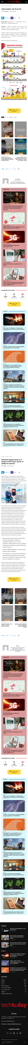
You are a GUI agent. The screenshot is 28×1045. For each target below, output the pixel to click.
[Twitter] (17, 1033)
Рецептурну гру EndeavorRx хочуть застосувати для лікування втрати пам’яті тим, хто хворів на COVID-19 (21, 146)
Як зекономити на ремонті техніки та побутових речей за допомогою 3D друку (18, 944)
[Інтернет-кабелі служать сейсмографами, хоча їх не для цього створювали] (14, 338)
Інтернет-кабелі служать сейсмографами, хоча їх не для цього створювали (13, 347)
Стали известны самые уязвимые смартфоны (20, 129)
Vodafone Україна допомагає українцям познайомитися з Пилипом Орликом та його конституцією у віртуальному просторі (13, 207)
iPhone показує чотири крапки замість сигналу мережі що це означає (17, 937)
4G (5, 117)
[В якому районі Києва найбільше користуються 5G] (14, 237)
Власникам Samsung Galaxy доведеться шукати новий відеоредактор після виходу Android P (7, 159)
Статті (4, 326)
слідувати (14, 293)
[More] (19, 18)
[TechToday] (2, 11)
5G (7, 117)
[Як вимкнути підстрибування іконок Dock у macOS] (5, 930)
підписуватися (22, 293)
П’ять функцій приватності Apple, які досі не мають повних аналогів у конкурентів (13, 444)
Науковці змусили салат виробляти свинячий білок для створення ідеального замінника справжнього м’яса (13, 425)
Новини (7, 136)
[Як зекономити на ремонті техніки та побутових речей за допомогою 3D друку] (5, 944)
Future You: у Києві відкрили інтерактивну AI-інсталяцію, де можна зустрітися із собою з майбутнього (13, 283)
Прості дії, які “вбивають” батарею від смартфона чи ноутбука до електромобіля (13, 329)
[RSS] (11, 1033)
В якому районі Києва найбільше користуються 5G (11, 246)
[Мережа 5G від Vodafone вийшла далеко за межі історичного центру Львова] (14, 218)
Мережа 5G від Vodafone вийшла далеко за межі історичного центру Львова (13, 227)
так (5, 293)
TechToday (6, 11)
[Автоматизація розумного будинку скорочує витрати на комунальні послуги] (14, 397)
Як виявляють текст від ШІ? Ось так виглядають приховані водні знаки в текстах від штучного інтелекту (12, 366)
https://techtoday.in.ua (17, 180)
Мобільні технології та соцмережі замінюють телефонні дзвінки (7, 129)
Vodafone (11, 117)
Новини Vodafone (8, 5)
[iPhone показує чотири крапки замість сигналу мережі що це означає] (5, 937)
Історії (15, 117)
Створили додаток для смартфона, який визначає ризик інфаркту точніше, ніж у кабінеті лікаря (21, 159)
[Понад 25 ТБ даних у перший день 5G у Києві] (14, 255)
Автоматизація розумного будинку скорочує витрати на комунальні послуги (13, 406)
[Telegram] (14, 1033)
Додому (2, 5)
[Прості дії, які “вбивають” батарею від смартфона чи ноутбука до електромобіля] (14, 319)
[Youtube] (20, 1033)
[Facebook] (7, 1033)
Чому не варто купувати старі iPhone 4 (7, 147)
